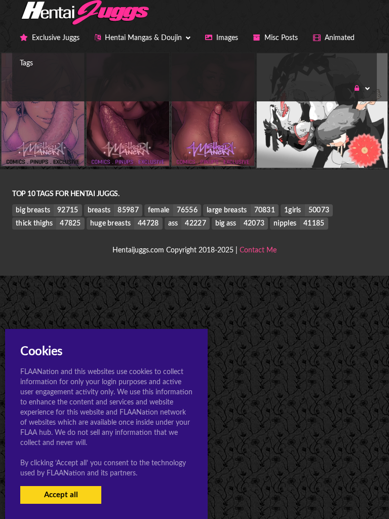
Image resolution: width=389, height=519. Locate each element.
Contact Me (258, 250)
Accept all (61, 495)
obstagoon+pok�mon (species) (321, 147)
